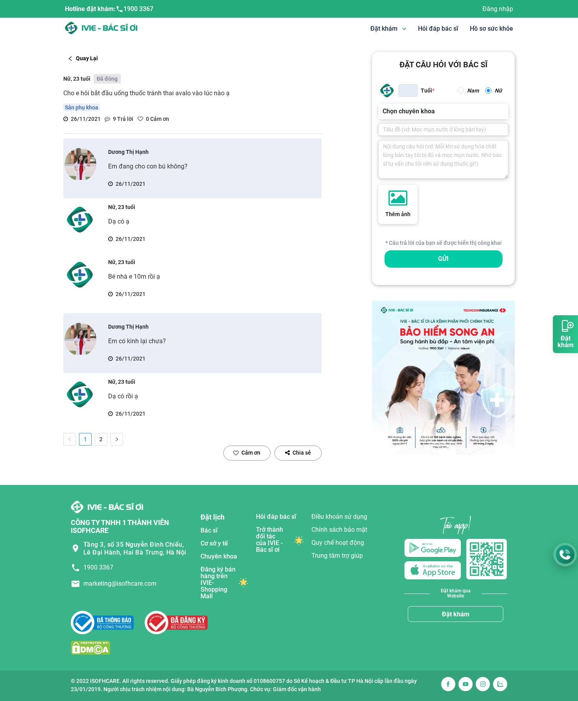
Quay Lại (87, 58)
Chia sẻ (302, 452)
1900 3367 (138, 9)
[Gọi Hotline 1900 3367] (565, 554)
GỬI (443, 259)
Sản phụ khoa (81, 107)
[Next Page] (116, 439)
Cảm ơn (250, 452)
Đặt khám (455, 614)
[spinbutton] (408, 90)
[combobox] (383, 111)
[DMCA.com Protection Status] (90, 647)
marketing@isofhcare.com (119, 583)
